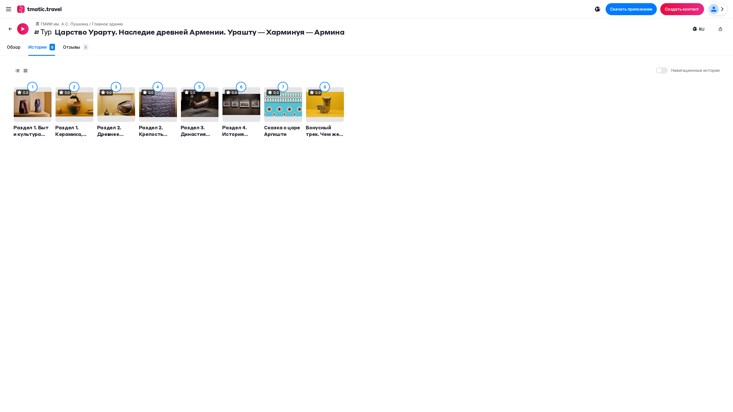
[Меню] (8, 9)
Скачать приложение (631, 9)
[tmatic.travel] (39, 9)
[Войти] (717, 9)
